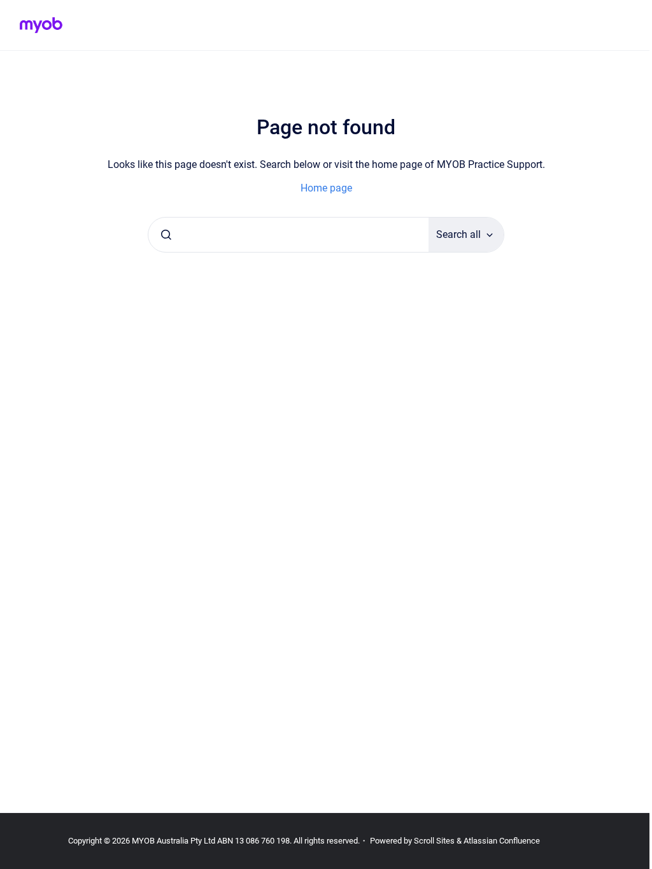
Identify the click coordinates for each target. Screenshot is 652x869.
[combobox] (288, 235)
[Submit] (166, 235)
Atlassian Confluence (502, 840)
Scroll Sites (434, 840)
